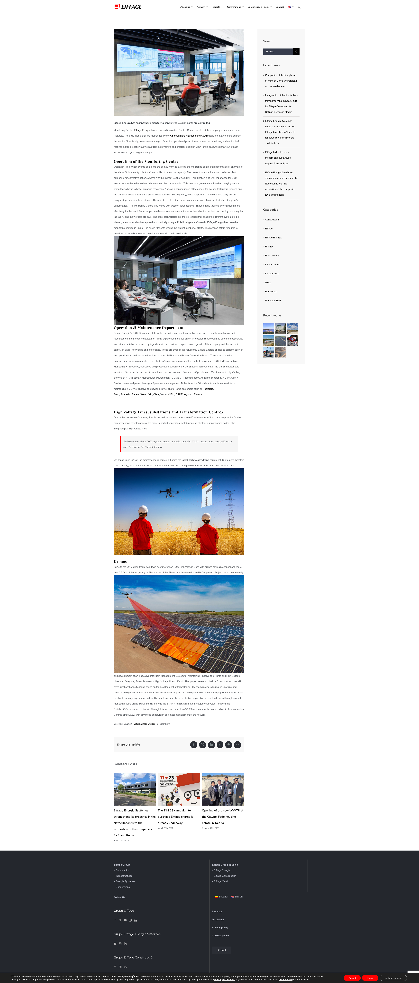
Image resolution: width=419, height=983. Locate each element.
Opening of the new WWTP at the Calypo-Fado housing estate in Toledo (178, 817)
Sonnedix (125, 394)
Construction (272, 219)
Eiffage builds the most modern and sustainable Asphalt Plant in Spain (278, 158)
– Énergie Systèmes (125, 881)
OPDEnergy (182, 394)
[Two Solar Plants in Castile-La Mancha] (280, 352)
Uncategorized (273, 300)
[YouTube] (125, 920)
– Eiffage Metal (220, 881)
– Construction (121, 870)
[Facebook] (115, 920)
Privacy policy (220, 927)
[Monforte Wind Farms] (292, 328)
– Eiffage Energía (221, 870)
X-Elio (171, 394)
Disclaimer (218, 919)
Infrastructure (272, 264)
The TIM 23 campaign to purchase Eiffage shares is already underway (131, 817)
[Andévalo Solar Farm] (268, 328)
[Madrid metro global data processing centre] (292, 340)
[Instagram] (130, 920)
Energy (269, 246)
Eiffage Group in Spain (225, 864)
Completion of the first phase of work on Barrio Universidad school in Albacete (281, 81)
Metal (268, 282)
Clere (156, 394)
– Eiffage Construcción (224, 875)
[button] (299, 7)
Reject (370, 978)
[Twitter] (120, 920)
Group (126, 864)
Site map (217, 911)
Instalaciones (272, 273)
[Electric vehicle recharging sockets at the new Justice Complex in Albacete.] (268, 352)
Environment (272, 255)
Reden (135, 394)
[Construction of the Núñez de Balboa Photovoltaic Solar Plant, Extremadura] (280, 340)
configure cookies (224, 979)
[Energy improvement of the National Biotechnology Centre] (280, 328)
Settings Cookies (393, 978)
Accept (352, 978)
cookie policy (286, 979)
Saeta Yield (146, 394)
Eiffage (137, 724)
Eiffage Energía (142, 130)
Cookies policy (220, 935)
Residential (271, 291)
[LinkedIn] (135, 920)
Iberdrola (208, 388)
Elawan (198, 394)
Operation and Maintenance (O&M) (189, 135)
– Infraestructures (123, 875)
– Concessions (122, 887)
